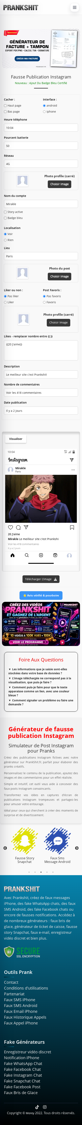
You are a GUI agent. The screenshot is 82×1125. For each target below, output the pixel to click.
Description (12, 366)
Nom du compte (15, 196)
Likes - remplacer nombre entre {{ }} (28, 336)
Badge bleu (15, 218)
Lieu (7, 248)
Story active (15, 212)
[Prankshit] (21, 7)
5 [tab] (53, 872)
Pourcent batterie (16, 137)
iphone (51, 111)
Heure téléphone (15, 119)
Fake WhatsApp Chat (23, 1063)
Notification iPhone (21, 1057)
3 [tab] (41, 872)
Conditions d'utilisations (26, 988)
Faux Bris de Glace (21, 1092)
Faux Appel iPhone (21, 1023)
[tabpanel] (24, 846)
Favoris (51, 302)
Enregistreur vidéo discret (27, 1052)
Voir (10, 234)
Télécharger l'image (38, 579)
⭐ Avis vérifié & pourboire (41, 595)
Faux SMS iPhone (19, 999)
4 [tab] (47, 872)
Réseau (9, 156)
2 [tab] (35, 872)
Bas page (14, 111)
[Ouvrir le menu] (74, 7)
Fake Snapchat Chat (22, 1081)
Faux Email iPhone (20, 1011)
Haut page (14, 105)
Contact (11, 982)
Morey (30, 1113)
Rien (11, 240)
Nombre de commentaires (22, 384)
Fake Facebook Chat (22, 1069)
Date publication (15, 402)
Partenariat (14, 994)
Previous (5, 848)
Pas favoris (54, 296)
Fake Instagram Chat (23, 1075)
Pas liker (13, 296)
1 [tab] (29, 872)
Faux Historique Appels (25, 1017)
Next (77, 848)
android (52, 105)
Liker (11, 302)
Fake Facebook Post (22, 1086)
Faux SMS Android (20, 1005)
